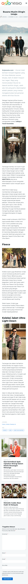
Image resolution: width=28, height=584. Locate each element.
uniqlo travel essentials (18, 430)
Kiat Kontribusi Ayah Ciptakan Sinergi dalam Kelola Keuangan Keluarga (13, 465)
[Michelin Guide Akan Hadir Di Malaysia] (14, 491)
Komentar (5, 534)
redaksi (5, 16)
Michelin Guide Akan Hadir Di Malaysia (12, 504)
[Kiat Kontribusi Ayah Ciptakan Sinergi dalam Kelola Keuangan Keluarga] (14, 447)
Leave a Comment (23, 16)
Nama (4, 553)
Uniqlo (10, 430)
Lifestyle (7, 424)
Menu (26, 3)
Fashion (3, 424)
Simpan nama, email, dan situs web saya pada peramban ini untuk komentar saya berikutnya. (13, 573)
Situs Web (4, 565)
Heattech (5, 430)
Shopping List (13, 424)
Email (4, 559)
